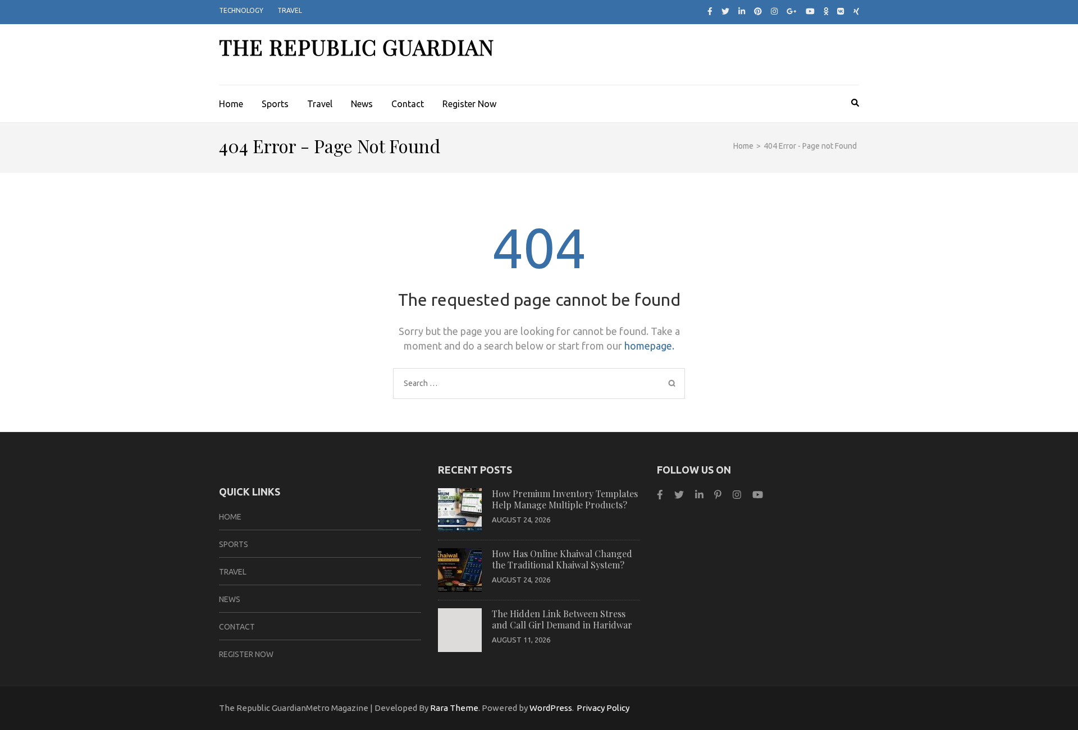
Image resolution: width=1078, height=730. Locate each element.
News (362, 104)
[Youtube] (810, 11)
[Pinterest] (758, 11)
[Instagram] (774, 11)
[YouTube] (757, 494)
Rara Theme (454, 708)
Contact (407, 104)
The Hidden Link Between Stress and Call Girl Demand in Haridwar (562, 619)
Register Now (469, 104)
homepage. (649, 345)
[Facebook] (709, 11)
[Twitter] (725, 11)
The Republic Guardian (356, 47)
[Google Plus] (792, 11)
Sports (275, 104)
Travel (289, 10)
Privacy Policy (603, 708)
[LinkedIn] (741, 11)
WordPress (550, 708)
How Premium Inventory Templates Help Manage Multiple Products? (565, 499)
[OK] (826, 11)
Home (231, 104)
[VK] (840, 11)
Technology (241, 10)
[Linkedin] (699, 494)
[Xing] (856, 11)
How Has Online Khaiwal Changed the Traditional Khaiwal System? (562, 559)
